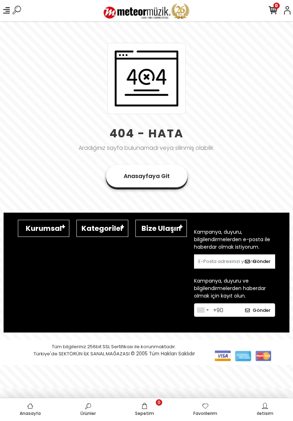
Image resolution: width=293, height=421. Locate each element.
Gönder (261, 261)
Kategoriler (102, 228)
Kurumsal (44, 228)
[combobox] (202, 310)
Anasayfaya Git (147, 176)
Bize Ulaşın (161, 228)
